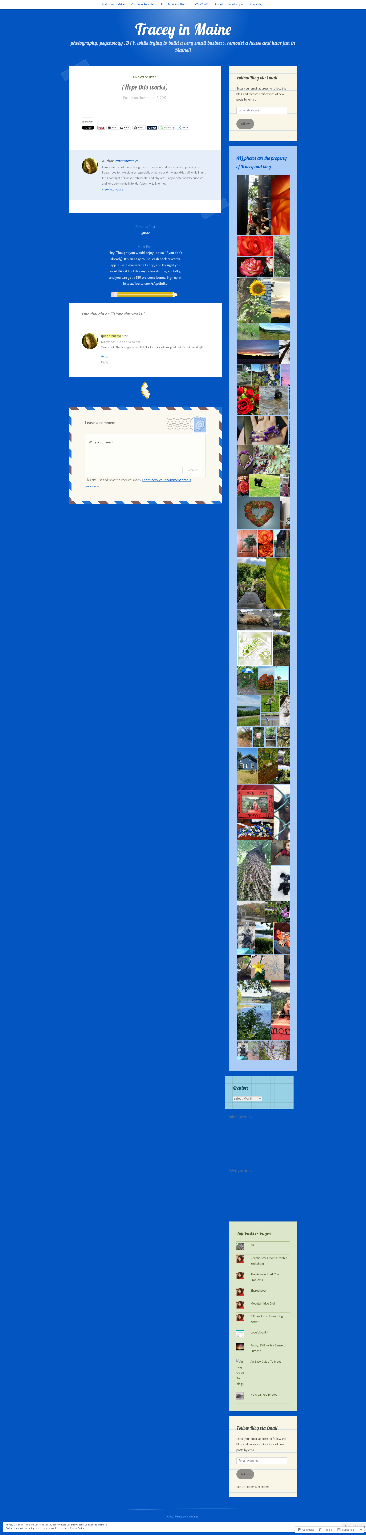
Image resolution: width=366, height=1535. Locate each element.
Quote (145, 230)
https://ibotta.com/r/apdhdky (145, 284)
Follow (245, 124)
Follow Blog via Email (257, 78)
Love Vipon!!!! (259, 1332)
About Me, (256, 4)
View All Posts (112, 189)
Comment (192, 470)
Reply (104, 362)
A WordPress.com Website (182, 1516)
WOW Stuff (201, 4)
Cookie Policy (77, 1528)
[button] (253, 205)
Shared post (258, 1290)
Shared (218, 4)
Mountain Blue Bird (262, 1303)
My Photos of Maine (113, 4)
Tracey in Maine (183, 29)
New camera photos (263, 1394)
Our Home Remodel (142, 4)
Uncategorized (145, 77)
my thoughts (236, 4)
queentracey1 (127, 161)
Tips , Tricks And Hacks (174, 4)
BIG (253, 1245)
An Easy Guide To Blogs (265, 1361)
